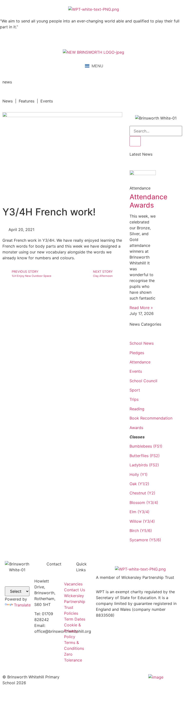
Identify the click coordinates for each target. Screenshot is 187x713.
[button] (97, 66)
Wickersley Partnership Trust (74, 601)
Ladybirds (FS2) (144, 464)
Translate (22, 605)
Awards (136, 427)
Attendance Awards (148, 201)
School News (142, 343)
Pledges (137, 352)
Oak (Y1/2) (139, 483)
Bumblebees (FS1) (146, 446)
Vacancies (73, 584)
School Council (143, 380)
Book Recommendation (151, 418)
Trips (134, 399)
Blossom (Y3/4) (144, 502)
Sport (135, 390)
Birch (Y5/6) (141, 530)
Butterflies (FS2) (145, 455)
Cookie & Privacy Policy (72, 631)
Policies (71, 613)
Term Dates (74, 619)
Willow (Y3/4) (142, 521)
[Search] (135, 141)
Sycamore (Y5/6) (145, 539)
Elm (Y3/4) (140, 511)
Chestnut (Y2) (142, 493)
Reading (137, 408)
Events (136, 371)
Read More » (141, 307)
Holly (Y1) (139, 474)
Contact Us (74, 589)
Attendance (140, 362)
